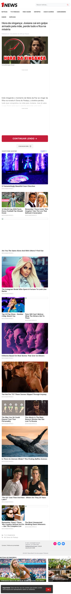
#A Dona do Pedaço (11, 537)
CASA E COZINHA (49, 12)
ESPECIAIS (12, 17)
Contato (4, 545)
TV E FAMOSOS (14, 12)
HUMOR (4, 17)
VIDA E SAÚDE (27, 12)
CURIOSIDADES (61, 12)
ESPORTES (37, 12)
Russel (27, 34)
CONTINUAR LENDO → (25, 138)
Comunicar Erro (23, 146)
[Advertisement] (25, 83)
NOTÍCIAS (4, 12)
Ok (48, 589)
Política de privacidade (13, 545)
